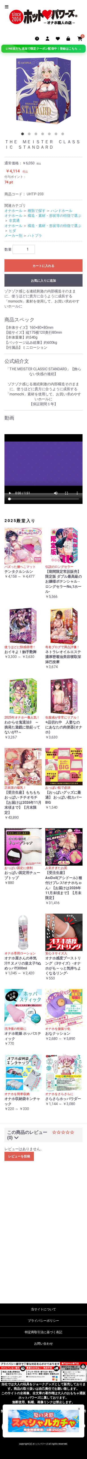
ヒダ (12, 231)
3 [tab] (37, 135)
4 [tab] (43, 135)
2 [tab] (30, 135)
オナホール (13, 211)
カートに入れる (43, 266)
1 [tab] (23, 135)
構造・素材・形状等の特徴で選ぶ (54, 215)
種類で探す (37, 211)
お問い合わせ (43, 1343)
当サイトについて (43, 1309)
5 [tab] (50, 135)
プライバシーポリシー (43, 1320)
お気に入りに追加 (43, 280)
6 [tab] (57, 135)
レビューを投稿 (19, 1156)
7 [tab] (63, 135)
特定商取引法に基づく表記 (43, 1332)
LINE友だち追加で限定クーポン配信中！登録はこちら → (43, 48)
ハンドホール (61, 211)
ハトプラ (35, 235)
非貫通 (14, 220)
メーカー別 (13, 235)
